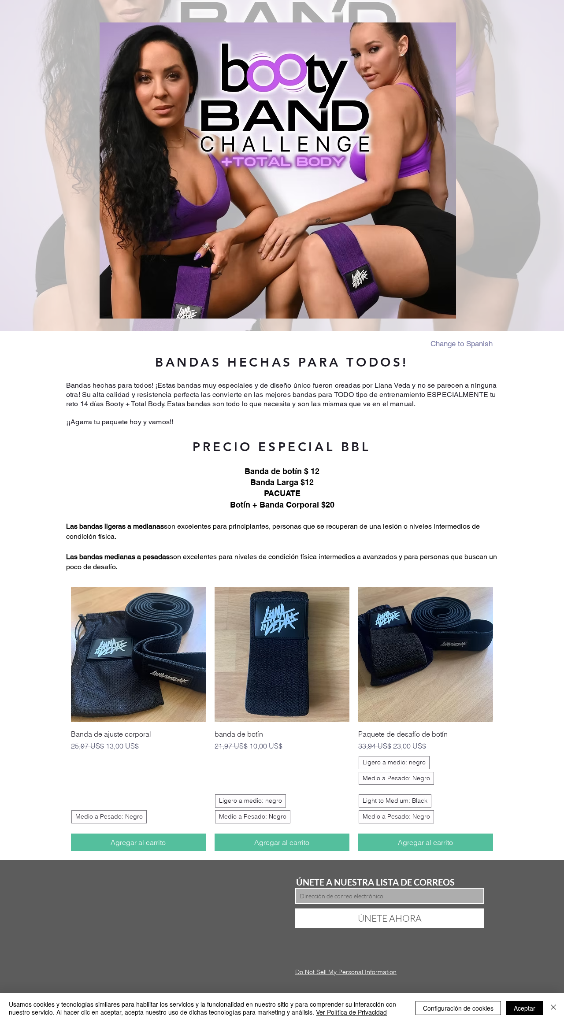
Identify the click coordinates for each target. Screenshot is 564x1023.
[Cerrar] (553, 1008)
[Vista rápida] (138, 654)
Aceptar (524, 1008)
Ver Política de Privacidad (351, 1012)
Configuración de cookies (458, 1008)
